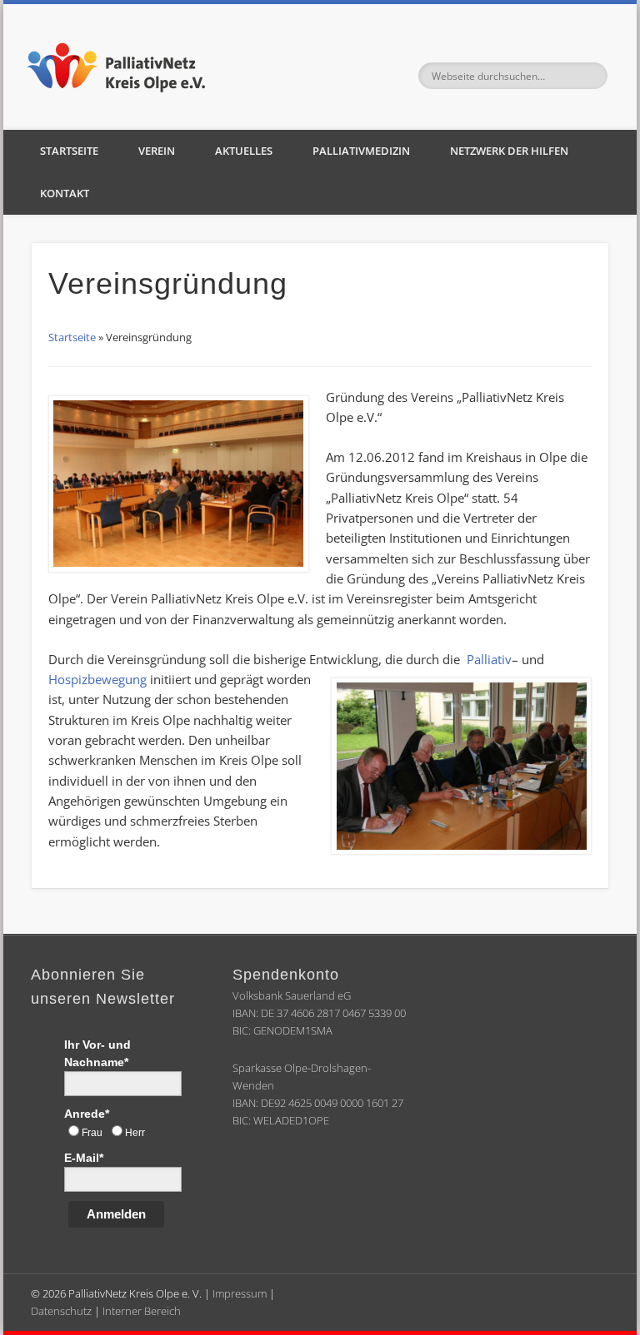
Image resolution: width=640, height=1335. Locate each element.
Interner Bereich (141, 1310)
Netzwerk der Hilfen (509, 150)
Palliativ (489, 659)
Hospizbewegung (97, 679)
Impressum (239, 1293)
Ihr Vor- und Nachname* (97, 1053)
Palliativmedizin (361, 150)
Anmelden (116, 1214)
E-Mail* (83, 1157)
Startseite (69, 150)
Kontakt (64, 193)
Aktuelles (243, 150)
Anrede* (86, 1113)
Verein (156, 150)
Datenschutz (61, 1310)
